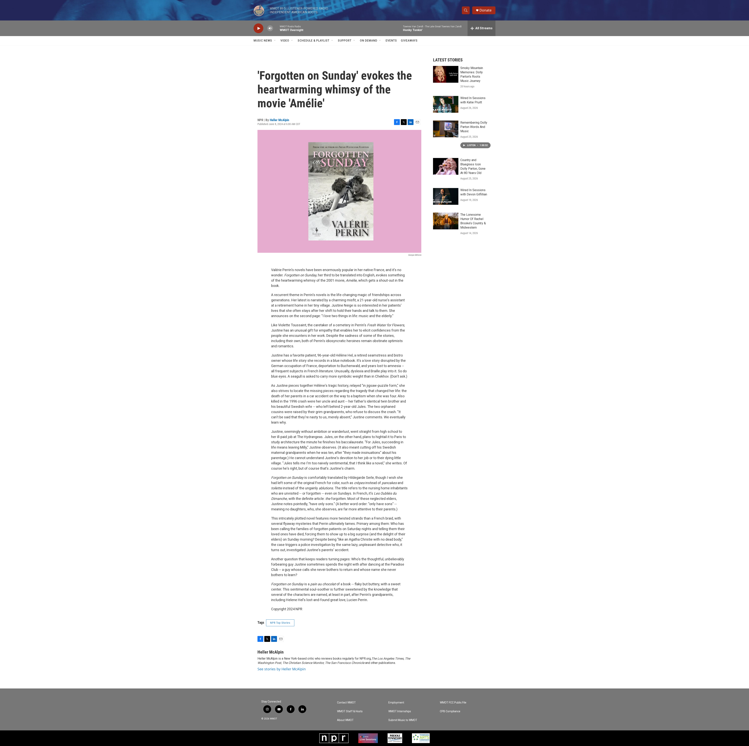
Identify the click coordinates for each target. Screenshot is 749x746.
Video (284, 40)
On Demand (368, 40)
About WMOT (345, 720)
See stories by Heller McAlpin (281, 669)
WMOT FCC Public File (453, 702)
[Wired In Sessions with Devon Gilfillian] (445, 196)
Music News (263, 40)
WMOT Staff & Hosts (350, 711)
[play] (258, 28)
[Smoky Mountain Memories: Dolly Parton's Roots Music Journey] (445, 74)
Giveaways (409, 40)
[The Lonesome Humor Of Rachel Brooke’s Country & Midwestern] (445, 221)
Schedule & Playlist (313, 40)
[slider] (276, 28)
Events (391, 40)
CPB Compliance (450, 711)
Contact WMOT (346, 702)
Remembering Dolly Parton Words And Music (473, 127)
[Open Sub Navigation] (275, 40)
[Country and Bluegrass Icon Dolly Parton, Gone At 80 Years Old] (445, 166)
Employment (396, 702)
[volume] (270, 28)
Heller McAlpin (279, 120)
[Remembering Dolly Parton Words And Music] (445, 129)
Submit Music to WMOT (402, 720)
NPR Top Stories (280, 622)
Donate (485, 10)
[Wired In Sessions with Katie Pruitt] (445, 104)
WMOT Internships (399, 711)
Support (344, 40)
